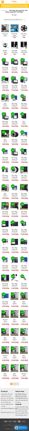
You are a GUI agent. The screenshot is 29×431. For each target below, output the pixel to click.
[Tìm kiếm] (26, 5)
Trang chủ (4, 10)
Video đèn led (17, 425)
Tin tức (20, 424)
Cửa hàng (15, 424)
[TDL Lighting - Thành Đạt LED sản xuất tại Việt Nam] (14, 2)
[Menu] (2, 2)
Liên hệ (24, 425)
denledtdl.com (10, 412)
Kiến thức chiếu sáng (8, 425)
